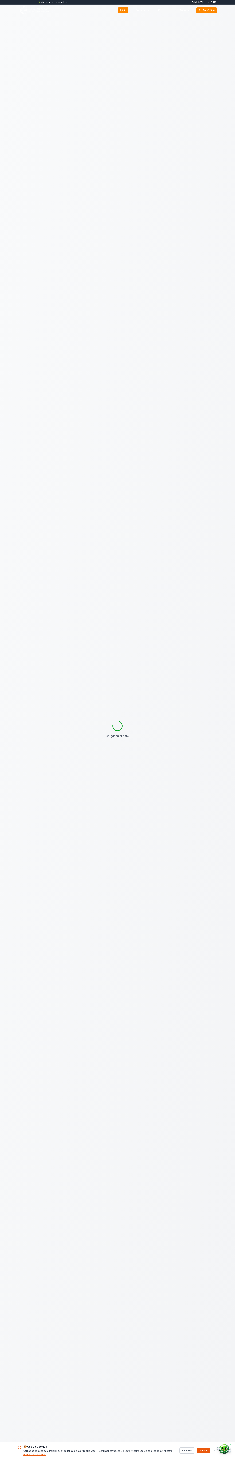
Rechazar (187, 1450)
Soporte (184, 10)
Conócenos (142, 10)
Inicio (123, 10)
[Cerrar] (214, 1450)
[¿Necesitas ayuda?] (224, 1449)
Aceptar (203, 1450)
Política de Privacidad (35, 1454)
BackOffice (208, 10)
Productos (164, 10)
